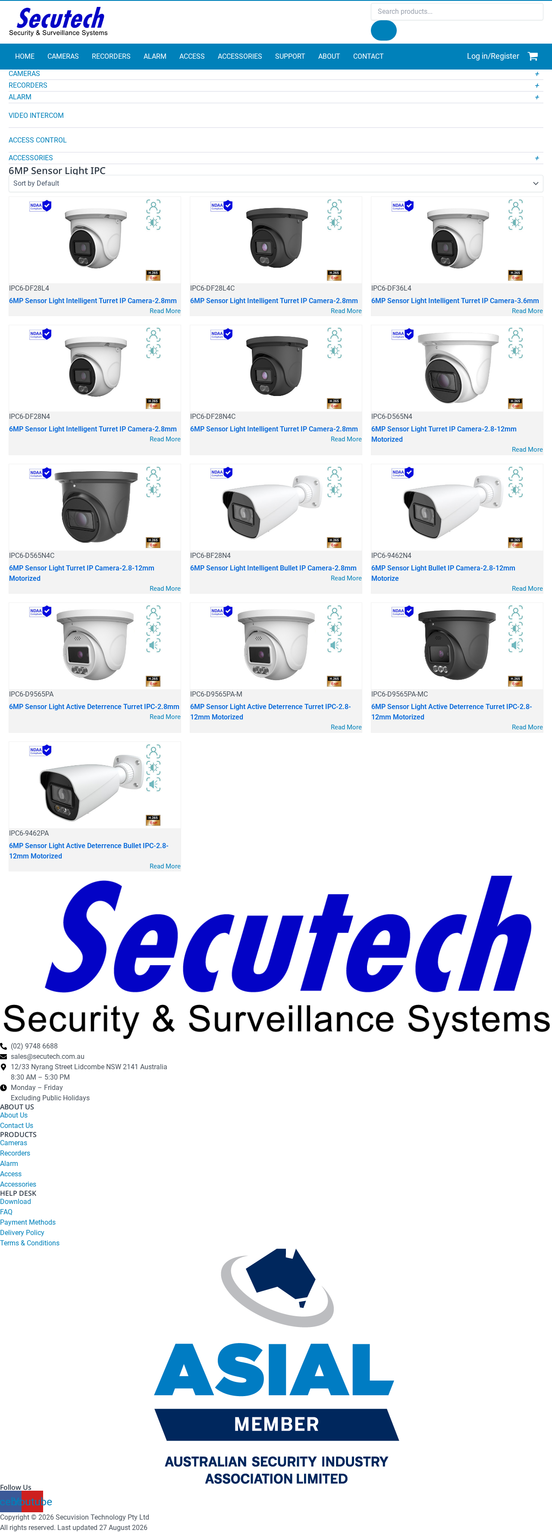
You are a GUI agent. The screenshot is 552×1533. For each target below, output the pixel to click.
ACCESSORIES (31, 158)
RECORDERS (28, 85)
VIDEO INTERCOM (36, 115)
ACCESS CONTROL (38, 140)
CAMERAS (24, 74)
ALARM (20, 97)
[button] (276, 75)
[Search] (384, 30)
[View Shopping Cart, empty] (533, 57)
